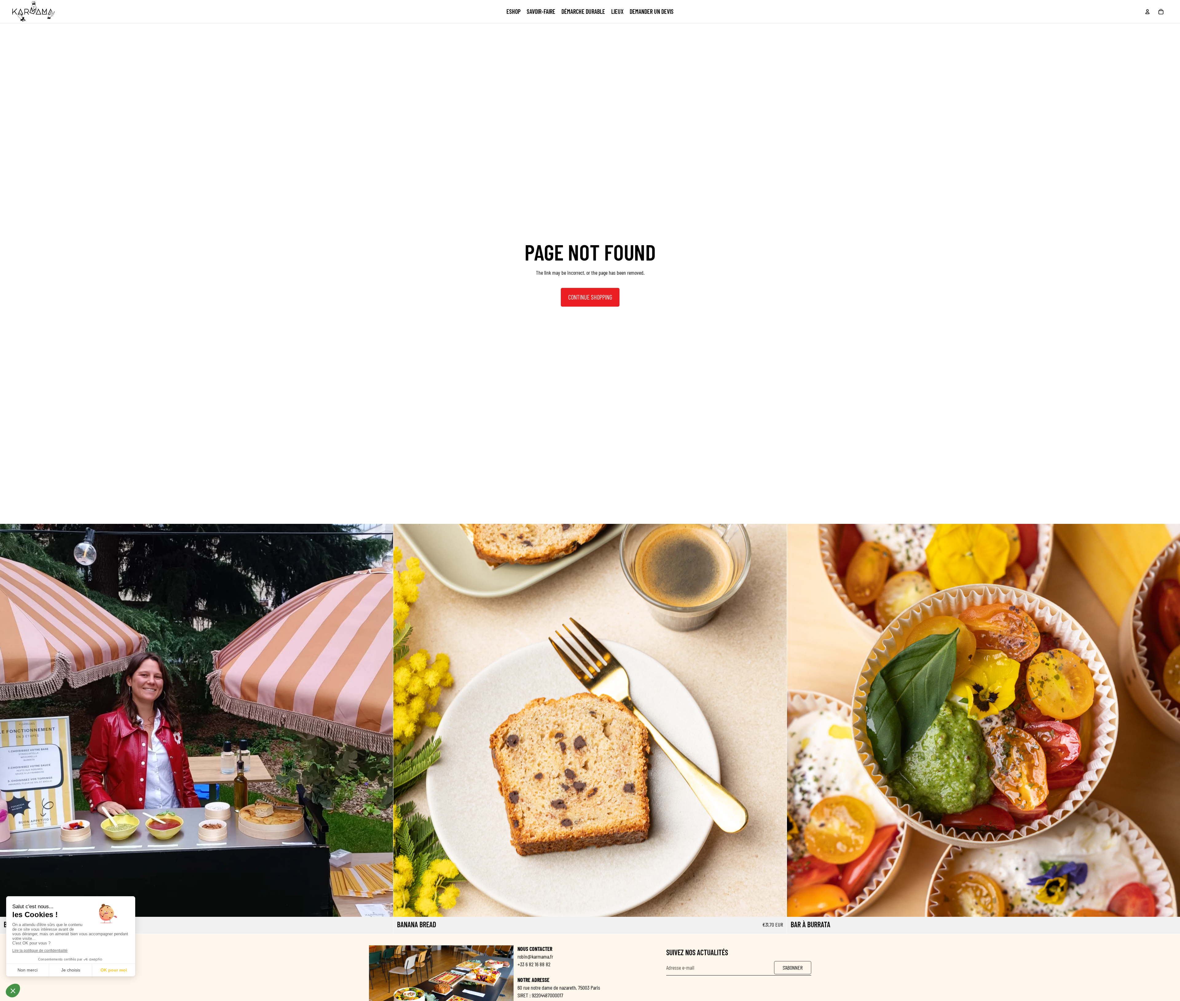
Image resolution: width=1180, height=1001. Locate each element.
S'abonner (793, 967)
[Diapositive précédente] (9, 720)
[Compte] (1147, 11)
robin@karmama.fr (535, 956)
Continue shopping (590, 297)
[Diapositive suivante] (384, 720)
